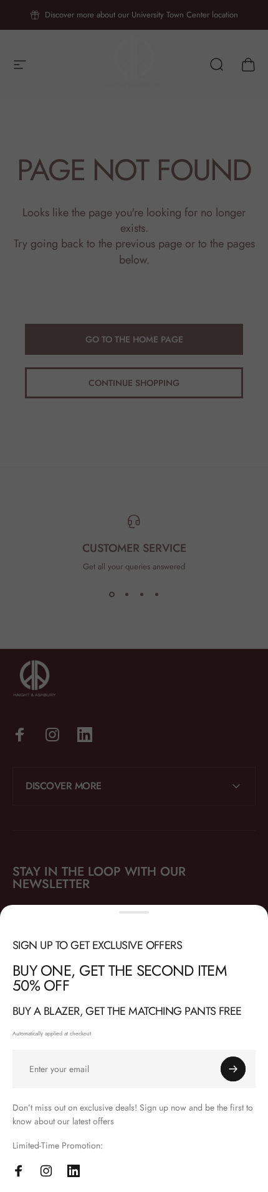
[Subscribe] (233, 1069)
